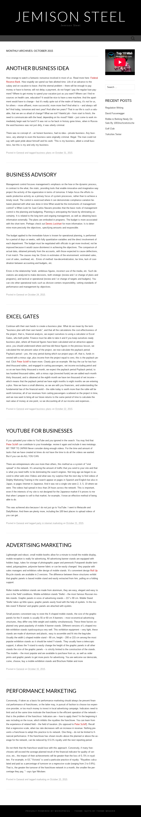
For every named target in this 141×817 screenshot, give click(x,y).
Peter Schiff (23, 361)
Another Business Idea (37, 68)
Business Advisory (31, 174)
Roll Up (93, 570)
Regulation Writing (114, 107)
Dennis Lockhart (54, 223)
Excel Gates (22, 316)
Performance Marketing (41, 691)
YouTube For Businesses (39, 431)
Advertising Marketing (39, 545)
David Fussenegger (114, 113)
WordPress (62, 811)
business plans (43, 152)
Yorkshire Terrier (113, 134)
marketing (41, 779)
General (20, 152)
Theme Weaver (105, 811)
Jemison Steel (70, 16)
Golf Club (110, 128)
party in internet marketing (49, 523)
